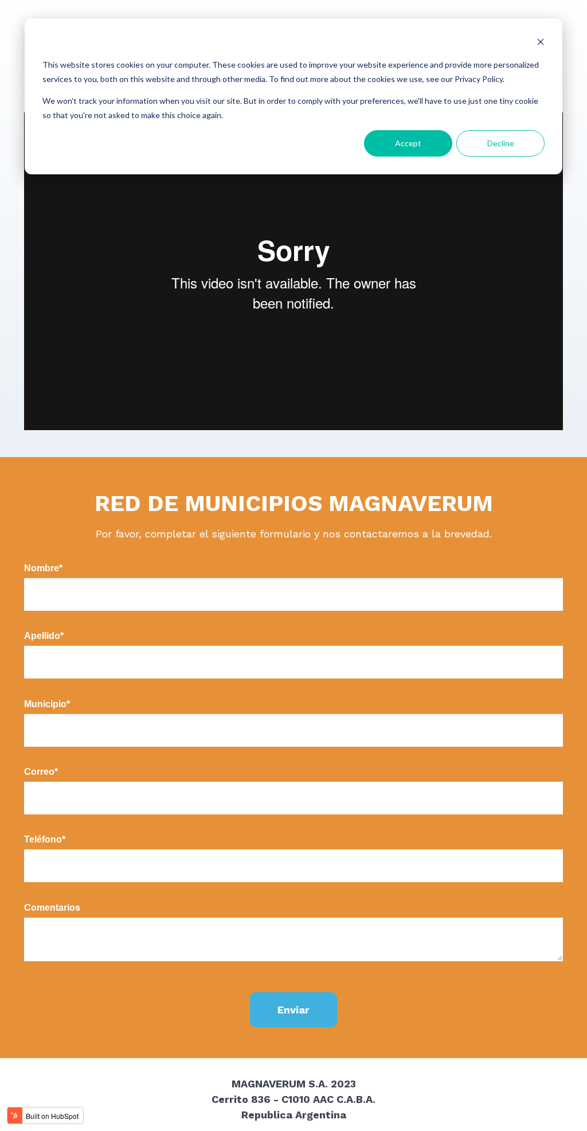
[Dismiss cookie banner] (541, 43)
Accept (408, 143)
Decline (500, 143)
